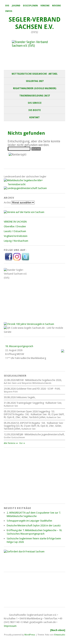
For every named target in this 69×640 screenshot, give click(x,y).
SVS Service (34, 103)
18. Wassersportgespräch (19, 346)
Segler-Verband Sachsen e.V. (35, 23)
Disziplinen (30, 5)
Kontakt (34, 117)
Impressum (10, 626)
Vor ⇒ (22, 443)
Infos (8, 11)
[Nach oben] (57, 630)
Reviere (56, 5)
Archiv (7, 202)
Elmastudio (59, 634)
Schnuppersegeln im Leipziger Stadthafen (29, 520)
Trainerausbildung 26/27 (34, 95)
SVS (7, 5)
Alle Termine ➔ (11, 443)
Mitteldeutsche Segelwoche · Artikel (35, 74)
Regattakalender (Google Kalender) (34, 88)
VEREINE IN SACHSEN (15, 221)
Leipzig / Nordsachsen (16, 240)
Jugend (16, 5)
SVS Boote (34, 110)
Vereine (44, 5)
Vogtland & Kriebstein (15, 236)
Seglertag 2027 (34, 81)
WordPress (29, 634)
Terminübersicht (16, 184)
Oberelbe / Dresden (15, 226)
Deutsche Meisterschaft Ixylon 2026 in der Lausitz (34, 525)
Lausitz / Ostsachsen (15, 231)
